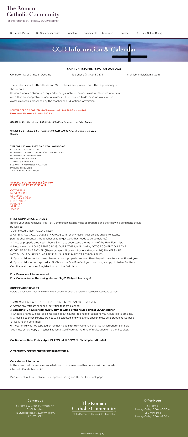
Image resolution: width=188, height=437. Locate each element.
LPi (105, 433)
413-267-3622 (35, 416)
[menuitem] (21, 33)
